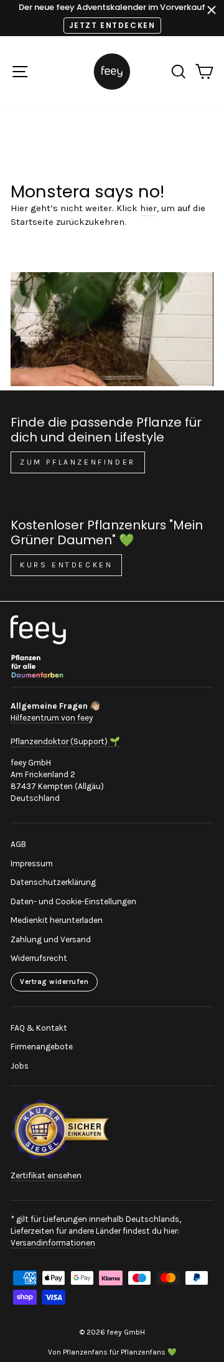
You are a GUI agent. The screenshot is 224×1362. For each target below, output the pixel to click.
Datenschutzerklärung (53, 882)
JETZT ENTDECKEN (112, 25)
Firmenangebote (42, 1046)
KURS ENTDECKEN (66, 564)
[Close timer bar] (212, 10)
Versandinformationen (53, 1242)
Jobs (20, 1066)
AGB (18, 844)
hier (148, 208)
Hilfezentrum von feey (52, 717)
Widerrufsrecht (39, 958)
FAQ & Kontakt (39, 1028)
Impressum (32, 863)
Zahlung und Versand (51, 939)
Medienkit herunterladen (57, 920)
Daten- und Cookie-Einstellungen (73, 901)
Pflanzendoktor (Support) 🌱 (65, 741)
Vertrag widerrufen (54, 981)
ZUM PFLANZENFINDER (78, 462)
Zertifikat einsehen (46, 1175)
